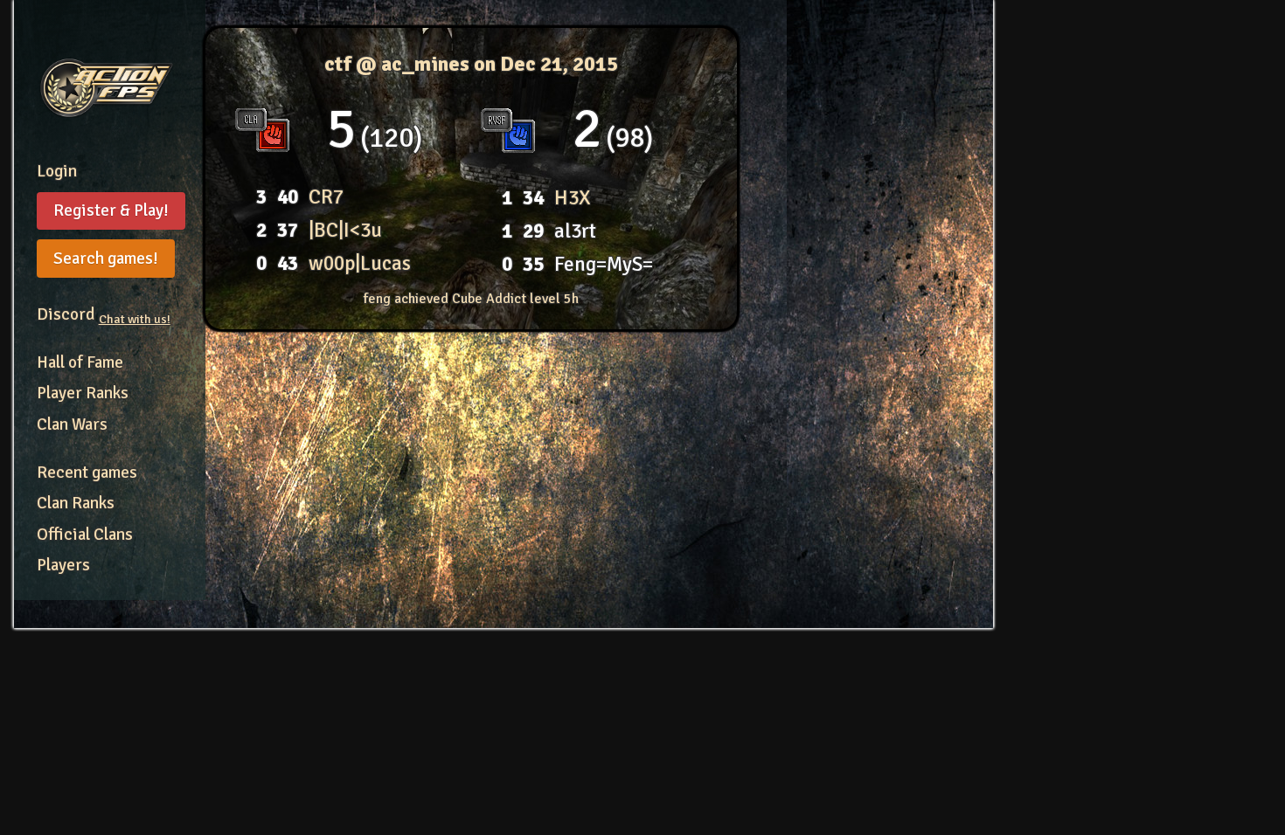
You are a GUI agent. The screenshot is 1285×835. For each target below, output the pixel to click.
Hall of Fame (80, 362)
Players (63, 565)
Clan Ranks (76, 503)
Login (57, 171)
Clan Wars (72, 424)
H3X (572, 197)
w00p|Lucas (360, 263)
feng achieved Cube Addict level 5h (471, 298)
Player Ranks (82, 393)
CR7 (326, 197)
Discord (103, 314)
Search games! (105, 258)
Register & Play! (111, 210)
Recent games (87, 472)
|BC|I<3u (345, 230)
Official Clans (85, 534)
